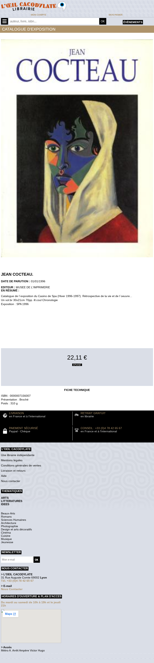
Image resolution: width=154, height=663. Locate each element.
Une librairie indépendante (17, 455)
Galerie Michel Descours (19, 660)
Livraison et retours (13, 470)
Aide (4, 475)
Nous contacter (10, 481)
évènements (132, 22)
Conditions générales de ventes (21, 465)
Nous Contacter (11, 589)
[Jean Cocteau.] (77, 258)
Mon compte (38, 15)
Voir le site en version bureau (22, 655)
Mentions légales (11, 460)
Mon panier (116, 15)
